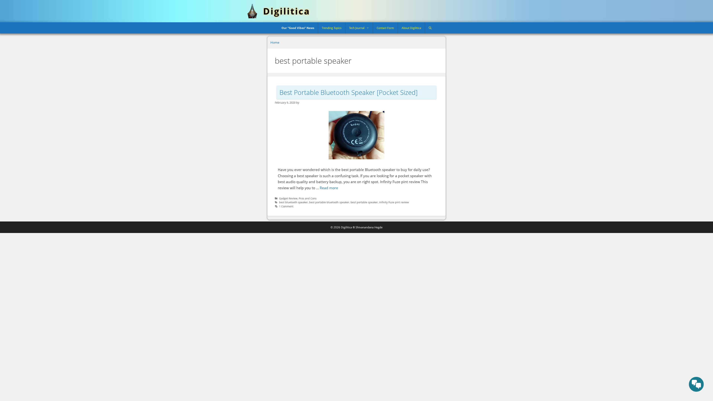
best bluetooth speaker (293, 202)
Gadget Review (288, 198)
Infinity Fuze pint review (394, 202)
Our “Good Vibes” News (297, 28)
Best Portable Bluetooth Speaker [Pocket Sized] (348, 92)
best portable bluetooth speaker (329, 202)
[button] (430, 27)
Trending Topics (331, 28)
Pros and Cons (308, 198)
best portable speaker (364, 202)
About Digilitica (411, 28)
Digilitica (286, 11)
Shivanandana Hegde (369, 227)
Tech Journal (356, 28)
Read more (329, 187)
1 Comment (286, 206)
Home (274, 42)
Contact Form (385, 28)
